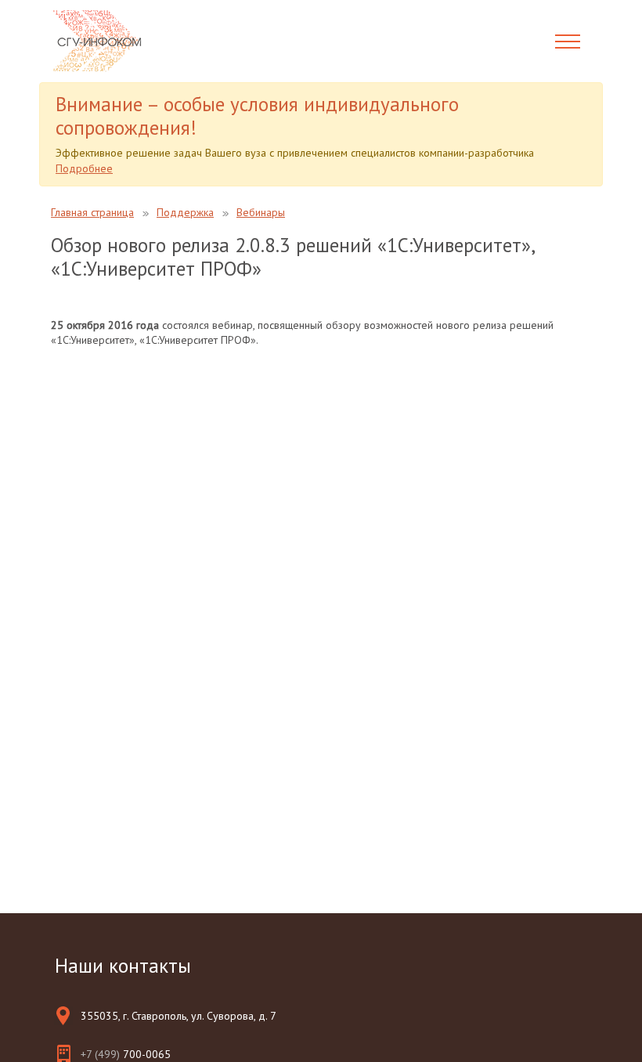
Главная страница (92, 212)
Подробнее (84, 168)
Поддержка (185, 212)
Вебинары (260, 212)
